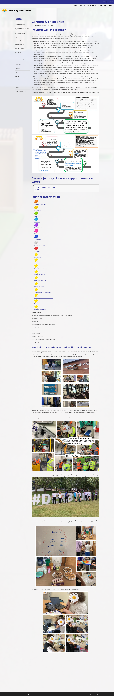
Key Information (42, 18)
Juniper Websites (49, 694)
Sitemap (66, 694)
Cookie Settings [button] (95, 694)
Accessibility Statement (75, 694)
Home (33, 18)
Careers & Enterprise (55, 18)
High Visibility (58, 694)
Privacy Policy (86, 694)
